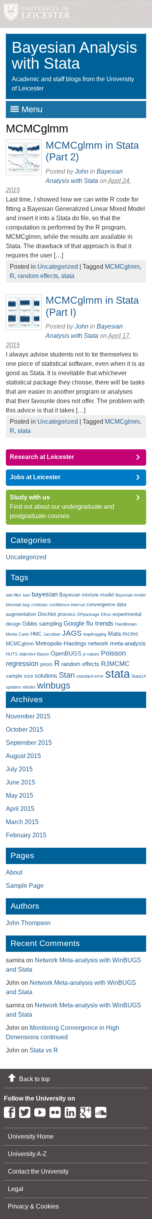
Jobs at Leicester (35, 477)
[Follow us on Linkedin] (72, 1110)
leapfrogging (94, 634)
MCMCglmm (122, 266)
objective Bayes (34, 654)
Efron (106, 614)
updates (13, 687)
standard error (90, 676)
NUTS (12, 654)
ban (26, 595)
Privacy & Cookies (33, 1206)
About (14, 872)
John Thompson (28, 923)
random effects (38, 276)
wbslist (29, 687)
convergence (100, 604)
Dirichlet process (57, 614)
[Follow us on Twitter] (26, 1110)
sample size (19, 676)
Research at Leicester (42, 457)
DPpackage (88, 614)
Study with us (30, 497)
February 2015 (26, 835)
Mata (114, 633)
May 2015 (19, 795)
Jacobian (51, 634)
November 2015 (28, 716)
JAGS (72, 633)
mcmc (130, 633)
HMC (36, 634)
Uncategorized (57, 266)
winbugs (54, 685)
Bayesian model (130, 595)
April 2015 (20, 808)
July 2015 (19, 769)
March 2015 (22, 822)
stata (67, 276)
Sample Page (25, 885)
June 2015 (20, 782)
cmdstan (39, 604)
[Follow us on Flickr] (57, 1110)
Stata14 (138, 676)
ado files (13, 595)
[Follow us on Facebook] (11, 1110)
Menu (31, 109)
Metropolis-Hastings (61, 643)
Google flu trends (88, 623)
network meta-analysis (117, 643)
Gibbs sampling (42, 623)
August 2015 (23, 756)
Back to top (34, 1079)
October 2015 (24, 729)
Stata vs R (44, 1050)
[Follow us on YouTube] (41, 1110)
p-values (91, 654)
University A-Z (27, 1154)
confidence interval (67, 604)
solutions (46, 675)
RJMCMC (115, 664)
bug (26, 604)
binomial (13, 604)
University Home (31, 1136)
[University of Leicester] (35, 14)
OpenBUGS (66, 653)
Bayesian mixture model (86, 595)
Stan (67, 674)
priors (46, 664)
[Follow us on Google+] (87, 1110)
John (81, 171)
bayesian (45, 594)
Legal (15, 1189)
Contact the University (38, 1171)
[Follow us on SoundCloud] (102, 1110)
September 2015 (29, 742)
